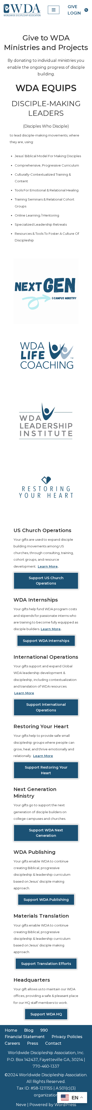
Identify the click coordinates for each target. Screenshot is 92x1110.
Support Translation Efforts (46, 963)
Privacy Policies (67, 1036)
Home (11, 1030)
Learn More (48, 566)
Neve (21, 1104)
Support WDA (46, 1014)
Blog (28, 1030)
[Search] (86, 10)
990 (44, 1030)
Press (32, 1043)
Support (46, 707)
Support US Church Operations (46, 581)
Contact (53, 1043)
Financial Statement (25, 1036)
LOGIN (74, 13)
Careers (12, 1043)
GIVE (72, 6)
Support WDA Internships (46, 641)
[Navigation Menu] (53, 10)
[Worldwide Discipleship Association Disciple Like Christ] (22, 9)
